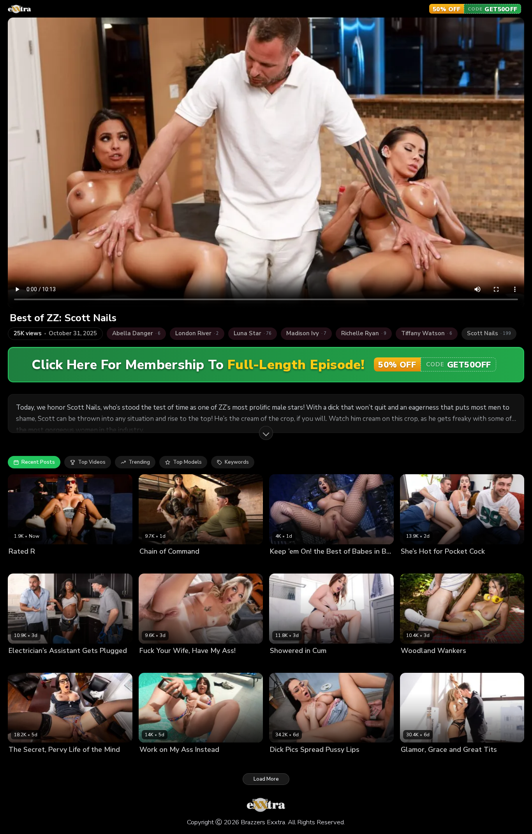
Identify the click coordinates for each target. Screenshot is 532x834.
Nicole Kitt (21, 663)
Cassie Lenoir (286, 763)
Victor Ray (61, 763)
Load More (266, 779)
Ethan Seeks (321, 763)
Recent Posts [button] (38, 462)
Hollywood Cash (335, 663)
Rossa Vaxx (415, 663)
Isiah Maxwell (52, 564)
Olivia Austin (323, 564)
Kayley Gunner (419, 763)
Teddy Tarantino (57, 663)
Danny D (443, 564)
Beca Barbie (192, 564)
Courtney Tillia (27, 763)
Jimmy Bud (452, 763)
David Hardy (188, 763)
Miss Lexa (21, 564)
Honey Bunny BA (291, 663)
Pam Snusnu (154, 763)
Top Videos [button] (92, 462)
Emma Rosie (154, 663)
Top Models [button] (187, 462)
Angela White (156, 564)
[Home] (19, 9)
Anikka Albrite (287, 564)
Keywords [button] (237, 462)
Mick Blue (184, 663)
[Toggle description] (266, 433)
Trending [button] (139, 462)
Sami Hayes (415, 564)
